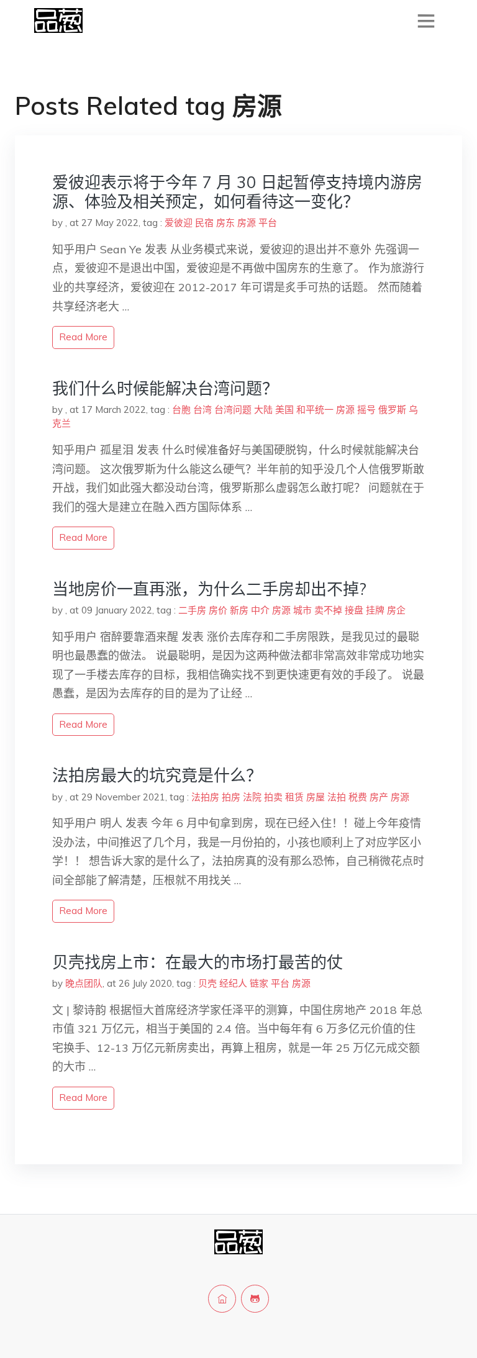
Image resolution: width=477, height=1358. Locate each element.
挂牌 (375, 610)
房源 (246, 223)
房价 (218, 610)
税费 (357, 797)
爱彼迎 (179, 223)
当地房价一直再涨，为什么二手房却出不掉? (209, 589)
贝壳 (207, 983)
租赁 (294, 797)
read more (83, 337)
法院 (252, 797)
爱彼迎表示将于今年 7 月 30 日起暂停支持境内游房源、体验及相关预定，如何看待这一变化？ (237, 192)
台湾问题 (233, 409)
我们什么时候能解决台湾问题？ (165, 388)
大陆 (263, 409)
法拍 (336, 797)
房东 (225, 223)
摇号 (366, 409)
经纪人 (233, 983)
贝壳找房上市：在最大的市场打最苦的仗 (197, 962)
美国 (284, 409)
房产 (379, 797)
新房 (239, 610)
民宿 (204, 223)
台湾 (202, 409)
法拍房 (205, 797)
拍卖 (273, 797)
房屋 (315, 797)
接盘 (354, 610)
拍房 (231, 797)
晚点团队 (83, 983)
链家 (259, 983)
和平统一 (315, 409)
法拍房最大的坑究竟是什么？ (157, 775)
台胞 (181, 409)
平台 (267, 223)
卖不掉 (328, 610)
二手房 (192, 610)
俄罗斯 (392, 409)
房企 (396, 610)
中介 (260, 610)
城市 (302, 610)
